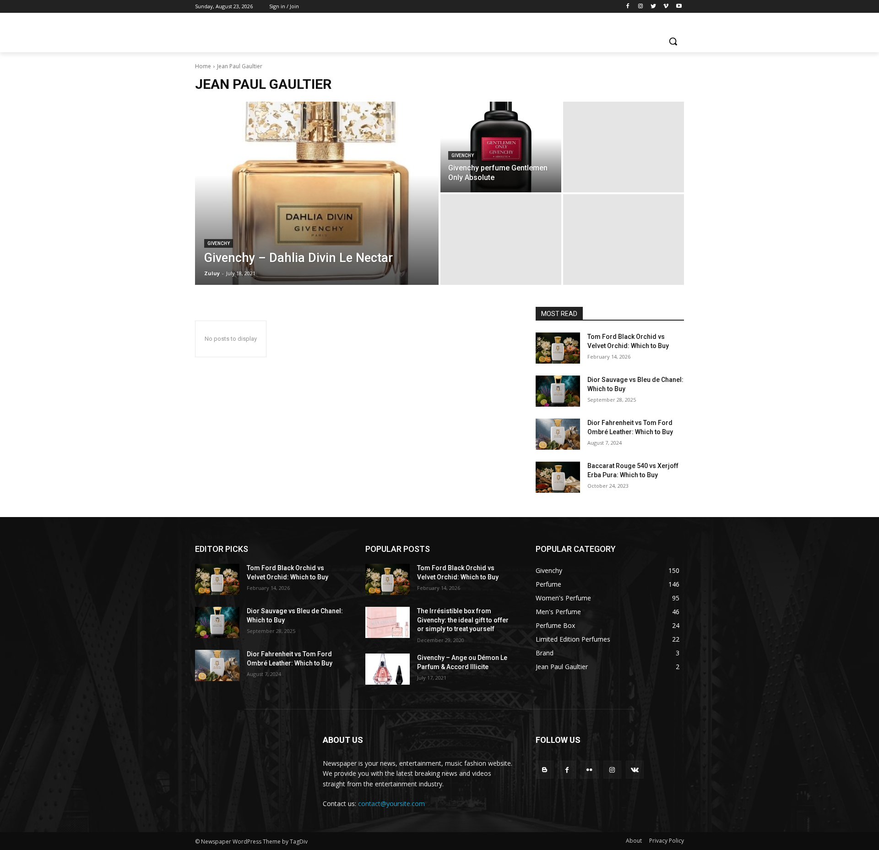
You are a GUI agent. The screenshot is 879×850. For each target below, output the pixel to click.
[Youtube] (678, 6)
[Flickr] (589, 770)
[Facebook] (628, 6)
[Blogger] (544, 770)
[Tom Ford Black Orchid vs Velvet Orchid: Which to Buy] (558, 348)
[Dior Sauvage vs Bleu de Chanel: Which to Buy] (558, 391)
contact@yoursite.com (391, 803)
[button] (673, 41)
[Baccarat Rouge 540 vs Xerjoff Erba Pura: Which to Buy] (558, 477)
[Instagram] (640, 6)
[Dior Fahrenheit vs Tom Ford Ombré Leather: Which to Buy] (558, 434)
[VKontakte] (635, 770)
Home (203, 66)
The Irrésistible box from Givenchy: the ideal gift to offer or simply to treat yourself (463, 619)
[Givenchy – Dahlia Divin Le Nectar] (317, 193)
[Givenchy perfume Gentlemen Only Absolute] (500, 147)
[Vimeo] (666, 6)
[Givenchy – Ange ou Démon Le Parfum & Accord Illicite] (387, 669)
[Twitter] (653, 6)
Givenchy (218, 243)
